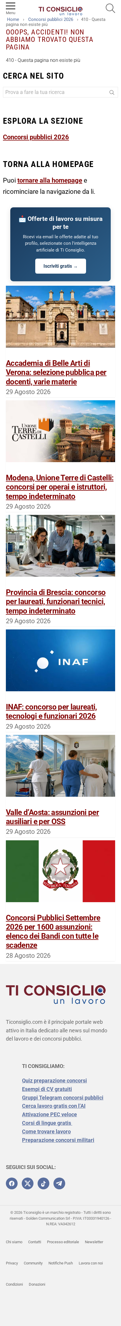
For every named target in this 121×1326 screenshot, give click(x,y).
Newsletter (94, 1242)
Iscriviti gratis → (60, 266)
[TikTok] (43, 1183)
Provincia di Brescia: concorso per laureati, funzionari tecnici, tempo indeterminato (56, 601)
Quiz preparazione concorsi (54, 1080)
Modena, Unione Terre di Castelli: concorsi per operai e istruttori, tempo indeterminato (60, 486)
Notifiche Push (60, 1263)
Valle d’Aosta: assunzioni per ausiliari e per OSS (52, 817)
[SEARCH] (110, 8)
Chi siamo (14, 1242)
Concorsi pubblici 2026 (36, 137)
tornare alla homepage (49, 180)
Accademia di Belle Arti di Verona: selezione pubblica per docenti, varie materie (56, 372)
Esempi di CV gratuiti (47, 1089)
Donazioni (37, 1284)
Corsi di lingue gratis (47, 1123)
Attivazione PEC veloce (49, 1114)
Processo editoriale (63, 1242)
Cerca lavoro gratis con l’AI (53, 1106)
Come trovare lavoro (46, 1131)
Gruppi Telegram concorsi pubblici (62, 1097)
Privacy (12, 1263)
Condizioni (14, 1284)
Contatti (34, 1242)
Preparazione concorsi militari (58, 1140)
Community (33, 1263)
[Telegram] (59, 1183)
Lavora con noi (91, 1263)
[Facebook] (12, 1183)
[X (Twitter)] (27, 1183)
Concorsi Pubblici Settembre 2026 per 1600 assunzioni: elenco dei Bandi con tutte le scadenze (53, 931)
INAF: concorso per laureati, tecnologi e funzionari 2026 (51, 711)
